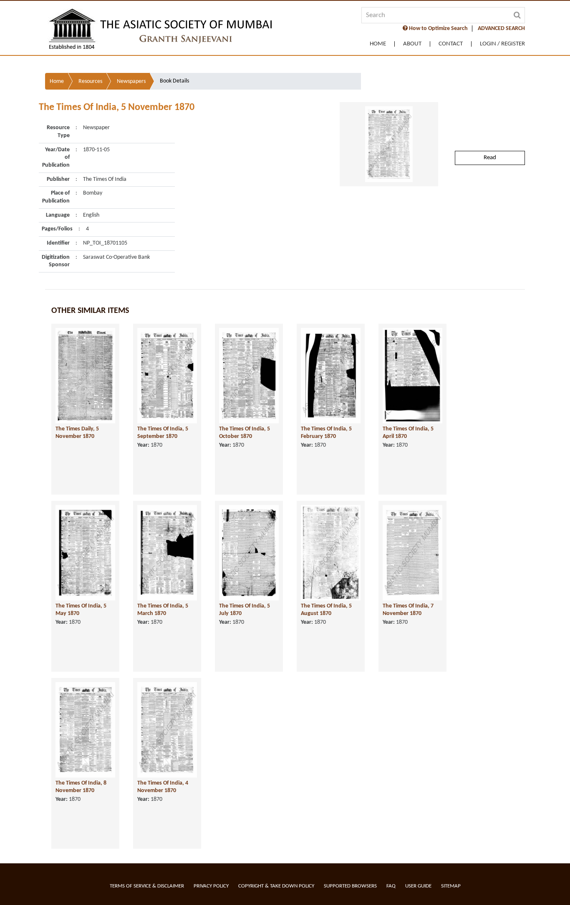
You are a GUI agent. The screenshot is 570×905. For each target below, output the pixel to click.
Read (490, 158)
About (412, 44)
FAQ (391, 886)
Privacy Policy (211, 886)
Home (378, 44)
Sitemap (451, 886)
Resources (90, 81)
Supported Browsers (350, 886)
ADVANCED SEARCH (501, 28)
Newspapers (131, 81)
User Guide (418, 886)
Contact (451, 44)
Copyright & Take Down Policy (276, 886)
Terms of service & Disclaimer (147, 886)
